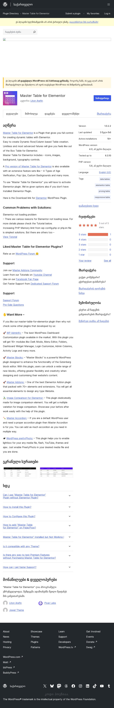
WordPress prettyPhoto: (19, 438)
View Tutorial (10, 236)
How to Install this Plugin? (17, 507)
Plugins (34, 641)
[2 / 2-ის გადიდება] (69, 470)
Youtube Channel (42, 274)
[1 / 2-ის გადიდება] (32, 470)
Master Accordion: (17, 418)
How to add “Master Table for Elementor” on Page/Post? (19, 526)
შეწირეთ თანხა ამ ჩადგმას (94, 321)
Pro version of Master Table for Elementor (28, 166)
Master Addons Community (27, 270)
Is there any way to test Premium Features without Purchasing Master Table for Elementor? (29, 556)
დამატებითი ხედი (89, 205)
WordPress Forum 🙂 (27, 253)
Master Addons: (15, 382)
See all (107, 260)
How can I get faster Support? (19, 567)
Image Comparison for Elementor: (25, 397)
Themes (35, 636)
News (6, 636)
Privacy (7, 647)
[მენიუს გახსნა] (109, 4)
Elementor (41, 197)
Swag (90, 647)
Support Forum (11, 300)
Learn (61, 631)
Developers (64, 641)
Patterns (35, 647)
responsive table (102, 197)
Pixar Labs (50, 602)
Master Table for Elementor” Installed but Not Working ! (33, 537)
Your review (85, 260)
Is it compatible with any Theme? (21, 546)
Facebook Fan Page (27, 279)
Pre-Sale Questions (13, 304)
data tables (105, 179)
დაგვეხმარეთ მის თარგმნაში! (83, 22)
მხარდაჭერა (104, 113)
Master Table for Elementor (18, 132)
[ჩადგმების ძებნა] (34, 32)
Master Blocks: (15, 357)
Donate (91, 641)
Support (62, 636)
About (6, 631)
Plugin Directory (11, 13)
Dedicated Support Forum (45, 283)
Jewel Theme (16, 610)
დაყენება (50, 113)
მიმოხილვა (31, 113)
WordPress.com (13, 656)
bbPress (9, 667)
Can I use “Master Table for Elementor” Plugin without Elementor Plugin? (24, 496)
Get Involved (93, 631)
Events (90, 636)
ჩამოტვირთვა (102, 98)
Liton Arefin (36, 100)
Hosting (7, 641)
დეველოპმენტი (70, 113)
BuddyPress (11, 672)
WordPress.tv (67, 647)
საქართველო (17, 686)
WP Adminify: (14, 332)
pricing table (104, 191)
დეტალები (12, 113)
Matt (7, 662)
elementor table (103, 185)
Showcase (36, 631)
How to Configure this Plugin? (19, 516)
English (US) (105, 172)
